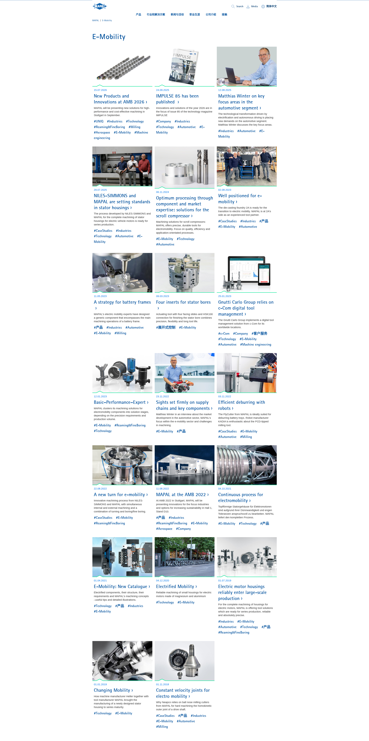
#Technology (135, 121)
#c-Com (223, 333)
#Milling (134, 127)
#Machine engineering (255, 344)
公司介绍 (211, 14)
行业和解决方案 (156, 14)
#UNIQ (98, 121)
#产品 (263, 221)
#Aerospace (102, 132)
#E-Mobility (122, 132)
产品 (138, 14)
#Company (163, 121)
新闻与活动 (177, 14)
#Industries (114, 121)
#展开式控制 (165, 327)
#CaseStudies (103, 230)
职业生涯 (195, 14)
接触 (224, 14)
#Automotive (186, 127)
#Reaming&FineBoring (109, 127)
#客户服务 (259, 333)
